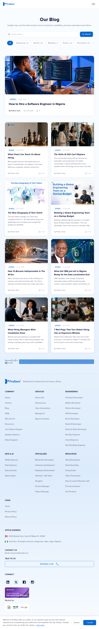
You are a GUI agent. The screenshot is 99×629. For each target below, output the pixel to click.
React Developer (72, 419)
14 (81, 362)
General (38, 43)
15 (87, 362)
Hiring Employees (72, 460)
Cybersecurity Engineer (45, 465)
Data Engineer (11, 465)
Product (67, 43)
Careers (8, 403)
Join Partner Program (14, 429)
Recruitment (83, 43)
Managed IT (40, 413)
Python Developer (73, 408)
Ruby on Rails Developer (75, 429)
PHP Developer (71, 413)
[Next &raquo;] (91, 361)
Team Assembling (42, 408)
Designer (39, 481)
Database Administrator (45, 470)
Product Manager (42, 486)
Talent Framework (72, 476)
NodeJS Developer (73, 424)
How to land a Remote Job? (77, 481)
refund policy (11, 517)
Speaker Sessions (12, 434)
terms (7, 506)
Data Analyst (10, 476)
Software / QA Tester (43, 476)
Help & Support (11, 440)
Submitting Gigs (72, 465)
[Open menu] (93, 4)
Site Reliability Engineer (75, 445)
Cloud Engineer (71, 440)
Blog (7, 408)
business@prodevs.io (19, 553)
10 (70, 362)
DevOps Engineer (72, 434)
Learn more (40, 625)
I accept (90, 623)
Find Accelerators (72, 486)
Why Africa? (10, 419)
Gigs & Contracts (42, 419)
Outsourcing (40, 403)
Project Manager (42, 491)
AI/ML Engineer (11, 460)
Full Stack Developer (74, 397)
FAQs (7, 413)
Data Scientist (11, 470)
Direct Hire (39, 397)
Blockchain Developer (44, 460)
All (10, 43)
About (7, 397)
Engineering (22, 43)
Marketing (53, 43)
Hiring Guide (70, 470)
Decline (77, 623)
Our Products (70, 491)
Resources (9, 424)
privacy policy (11, 511)
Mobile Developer (72, 403)
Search (88, 34)
